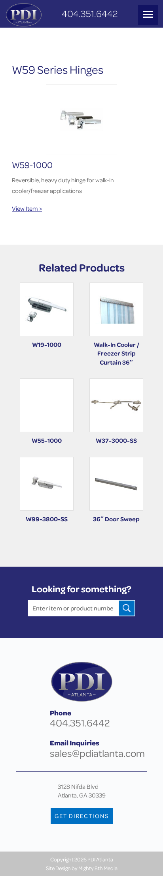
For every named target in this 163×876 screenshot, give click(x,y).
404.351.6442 (90, 13)
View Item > (27, 208)
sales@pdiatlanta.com (97, 753)
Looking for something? (81, 588)
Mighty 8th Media (98, 868)
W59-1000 (32, 165)
